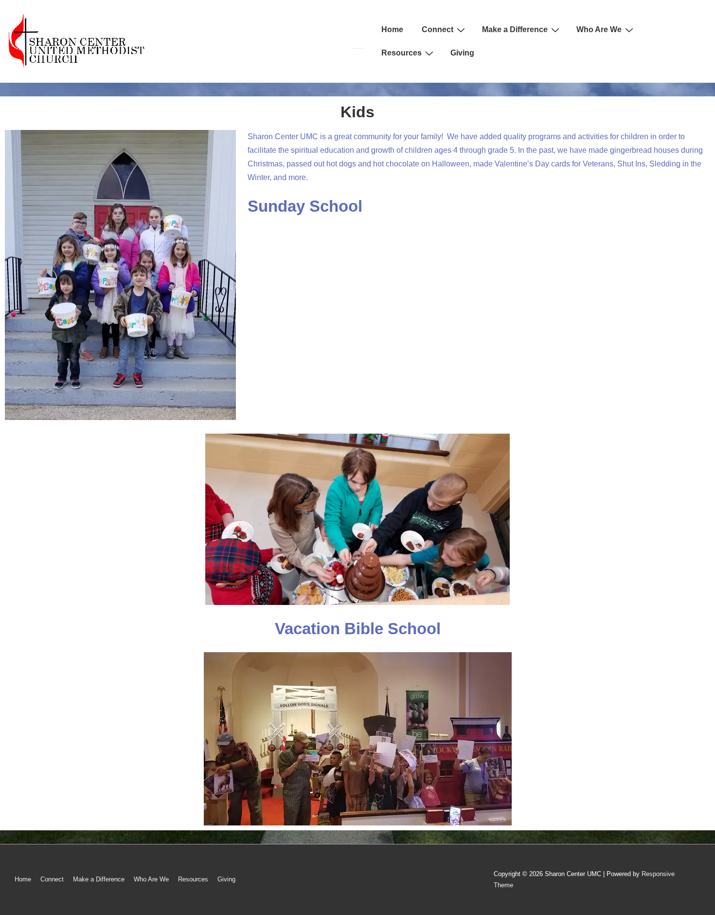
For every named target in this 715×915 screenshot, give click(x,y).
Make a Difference (515, 29)
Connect (437, 29)
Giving (462, 53)
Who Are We (599, 29)
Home (392, 29)
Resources (401, 53)
